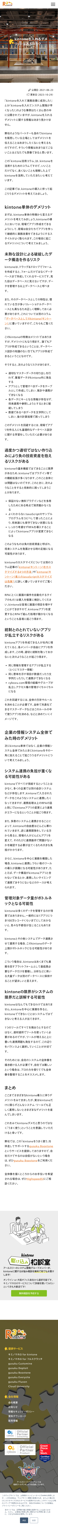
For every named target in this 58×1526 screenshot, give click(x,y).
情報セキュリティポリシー (21, 1411)
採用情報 (13, 1420)
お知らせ (13, 1406)
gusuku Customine (20, 1363)
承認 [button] (24, 1520)
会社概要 (13, 1402)
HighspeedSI (35, 1179)
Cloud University (19, 1386)
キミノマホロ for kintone (22, 1354)
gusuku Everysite (19, 1377)
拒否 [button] (34, 1520)
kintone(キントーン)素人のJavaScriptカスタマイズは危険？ (28, 576)
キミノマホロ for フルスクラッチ (25, 1358)
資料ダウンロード (17, 1416)
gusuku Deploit (18, 1368)
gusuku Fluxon (17, 1381)
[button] (29, 1293)
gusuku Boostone (41, 1146)
